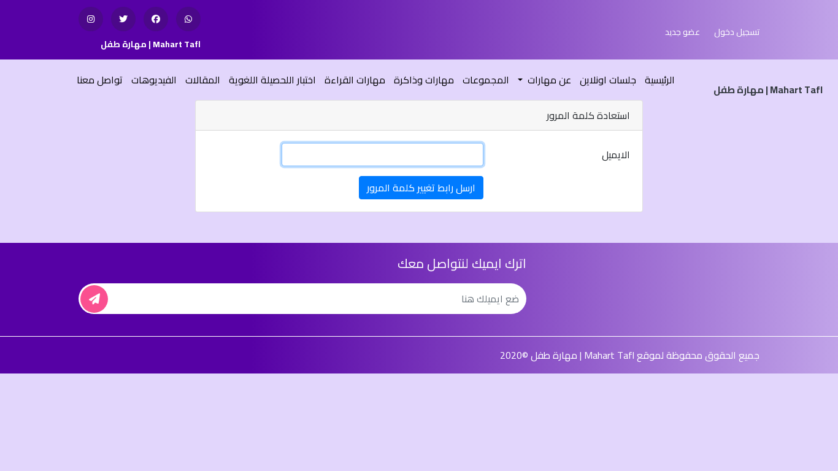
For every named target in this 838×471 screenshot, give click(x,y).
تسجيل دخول (736, 32)
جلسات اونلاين (608, 79)
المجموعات (486, 79)
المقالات (202, 79)
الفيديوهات (154, 79)
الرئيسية (658, 79)
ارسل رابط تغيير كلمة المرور (421, 187)
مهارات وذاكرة (424, 79)
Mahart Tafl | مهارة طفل (151, 44)
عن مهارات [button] (548, 79)
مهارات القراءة (355, 79)
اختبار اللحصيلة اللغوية (272, 79)
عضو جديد (682, 32)
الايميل (616, 154)
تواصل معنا (100, 79)
